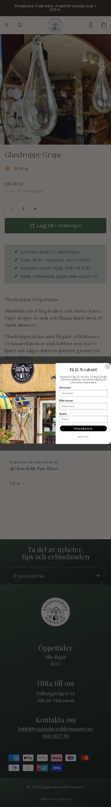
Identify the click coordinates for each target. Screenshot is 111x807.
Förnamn (65, 387)
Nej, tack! (83, 437)
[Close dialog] (107, 366)
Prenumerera (83, 428)
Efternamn (66, 401)
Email (63, 414)
